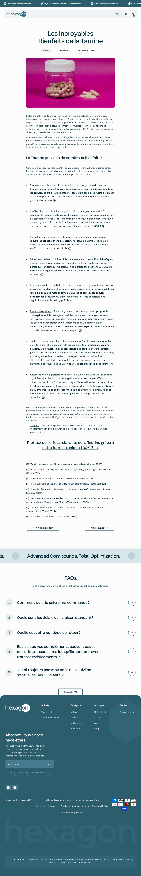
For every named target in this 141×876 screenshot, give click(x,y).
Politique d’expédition (72, 812)
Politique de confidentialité (87, 799)
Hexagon (22, 799)
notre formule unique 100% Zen (70, 447)
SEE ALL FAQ (70, 691)
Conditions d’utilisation (46, 806)
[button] (8, 14)
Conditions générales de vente (75, 806)
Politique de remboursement (58, 799)
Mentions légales (100, 806)
